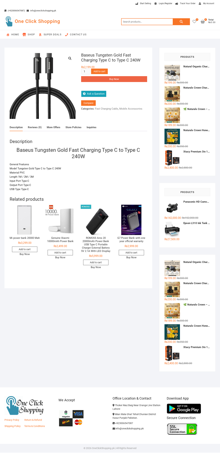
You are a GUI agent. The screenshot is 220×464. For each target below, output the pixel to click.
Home (15, 34)
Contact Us (78, 34)
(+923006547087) (16, 10)
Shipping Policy (12, 426)
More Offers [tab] (53, 127)
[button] (70, 58)
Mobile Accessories (130, 108)
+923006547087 (124, 423)
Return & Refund (33, 420)
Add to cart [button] (25, 249)
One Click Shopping (37, 21)
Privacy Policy (11, 420)
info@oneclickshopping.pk (43, 10)
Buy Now (114, 79)
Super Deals (52, 34)
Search (181, 21)
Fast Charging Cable (106, 108)
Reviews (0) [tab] (35, 127)
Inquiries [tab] (91, 127)
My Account (208, 3)
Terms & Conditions (34, 426)
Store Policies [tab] (73, 127)
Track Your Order (187, 3)
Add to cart (99, 71)
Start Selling (145, 3)
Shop (31, 34)
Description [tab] (16, 127)
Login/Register (165, 3)
